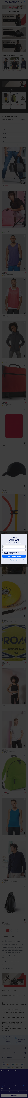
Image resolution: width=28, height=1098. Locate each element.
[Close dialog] (26, 535)
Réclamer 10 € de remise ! (14, 556)
